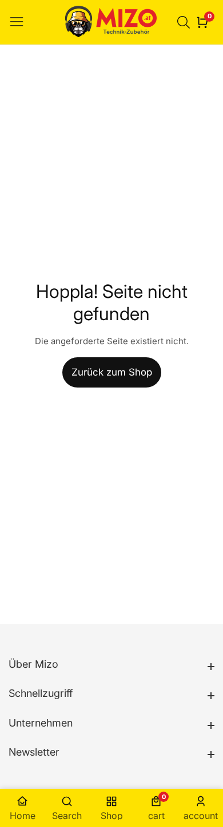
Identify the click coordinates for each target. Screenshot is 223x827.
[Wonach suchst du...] (185, 22)
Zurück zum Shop (111, 372)
